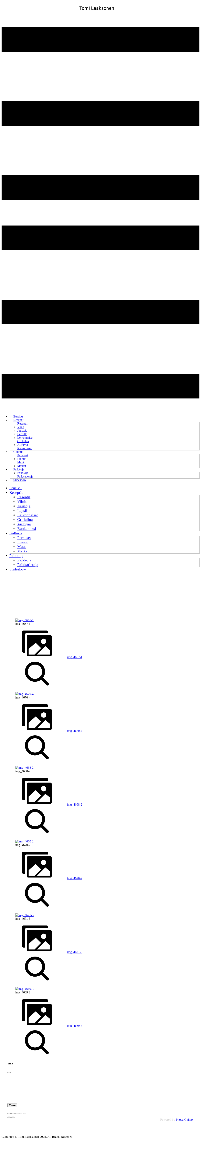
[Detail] (36, 687)
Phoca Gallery (185, 1119)
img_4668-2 (74, 804)
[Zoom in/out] (20, 1113)
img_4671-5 (74, 952)
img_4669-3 (74, 1025)
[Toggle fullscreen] (16, 1113)
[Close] (9, 1072)
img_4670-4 (74, 730)
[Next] (13, 1117)
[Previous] (9, 1117)
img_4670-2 (74, 878)
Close (12, 1105)
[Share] (13, 1113)
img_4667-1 (74, 657)
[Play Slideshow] (24, 1113)
